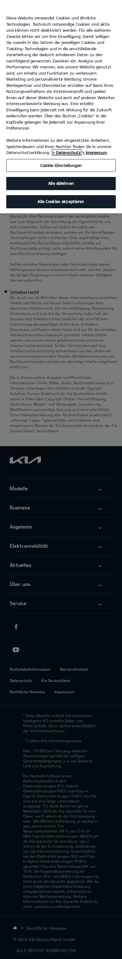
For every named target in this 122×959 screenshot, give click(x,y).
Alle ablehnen (61, 183)
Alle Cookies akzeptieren (61, 201)
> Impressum (94, 152)
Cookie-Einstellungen (61, 165)
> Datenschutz (67, 152)
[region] (61, 106)
